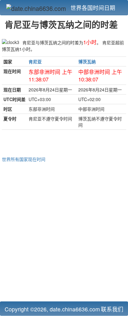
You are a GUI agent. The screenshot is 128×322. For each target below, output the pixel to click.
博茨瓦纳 (87, 61)
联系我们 (112, 309)
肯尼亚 (35, 61)
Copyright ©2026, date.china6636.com (52, 309)
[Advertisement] (64, 231)
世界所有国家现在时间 (23, 159)
